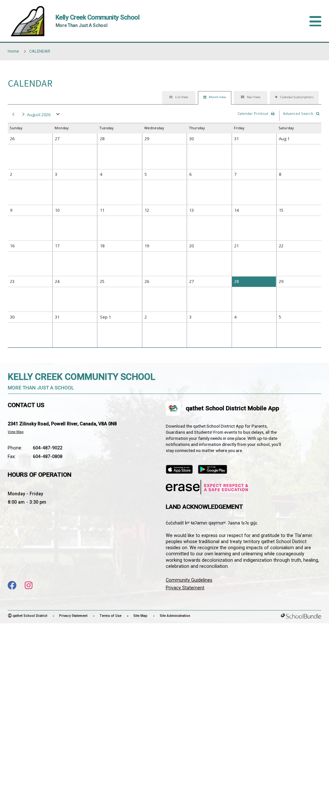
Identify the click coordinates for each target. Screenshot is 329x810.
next (23, 115)
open (58, 115)
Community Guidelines (189, 580)
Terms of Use (110, 616)
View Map (15, 432)
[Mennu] (315, 21)
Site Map (140, 616)
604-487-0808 (47, 456)
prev (12, 115)
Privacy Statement (185, 588)
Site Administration (175, 616)
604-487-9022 (47, 448)
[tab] (178, 98)
